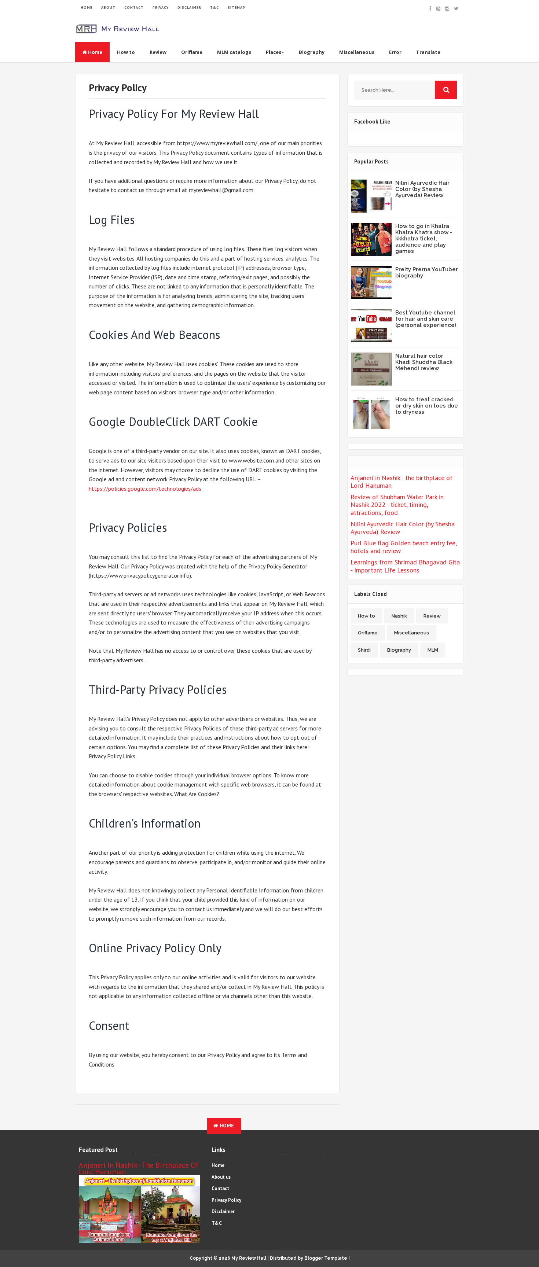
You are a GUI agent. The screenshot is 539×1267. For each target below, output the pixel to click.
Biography (311, 52)
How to (126, 52)
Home (94, 52)
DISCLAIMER (189, 7)
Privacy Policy (226, 1200)
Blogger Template (325, 1258)
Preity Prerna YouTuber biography (426, 272)
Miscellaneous (356, 52)
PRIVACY (161, 7)
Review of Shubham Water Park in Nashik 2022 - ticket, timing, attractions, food (397, 505)
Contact (220, 1188)
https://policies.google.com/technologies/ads (145, 488)
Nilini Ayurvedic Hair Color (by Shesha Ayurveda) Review (422, 189)
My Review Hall (248, 1258)
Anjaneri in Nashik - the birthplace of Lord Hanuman (401, 482)
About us (221, 1177)
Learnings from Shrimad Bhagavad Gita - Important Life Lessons (405, 566)
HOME (86, 7)
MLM (433, 650)
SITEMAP (236, 7)
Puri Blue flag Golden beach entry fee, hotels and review (403, 547)
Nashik (399, 616)
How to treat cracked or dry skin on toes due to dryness (426, 405)
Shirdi (364, 650)
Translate (428, 52)
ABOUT (108, 7)
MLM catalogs (234, 52)
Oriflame (191, 52)
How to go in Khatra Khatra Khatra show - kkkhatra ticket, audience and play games (423, 238)
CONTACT (134, 7)
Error (395, 52)
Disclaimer (223, 1211)
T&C (214, 7)
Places (273, 52)
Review (158, 52)
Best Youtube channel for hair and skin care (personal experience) (425, 318)
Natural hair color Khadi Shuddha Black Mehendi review (423, 362)
